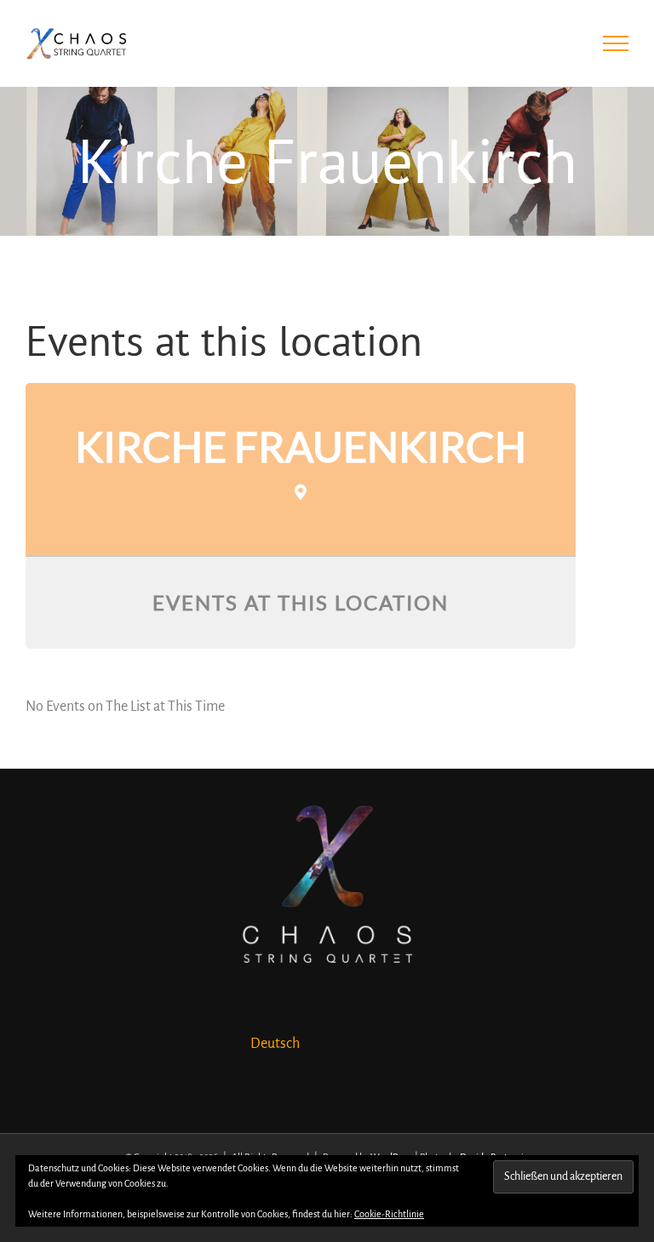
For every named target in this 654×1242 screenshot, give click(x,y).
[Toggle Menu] (616, 43)
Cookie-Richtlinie (389, 1214)
